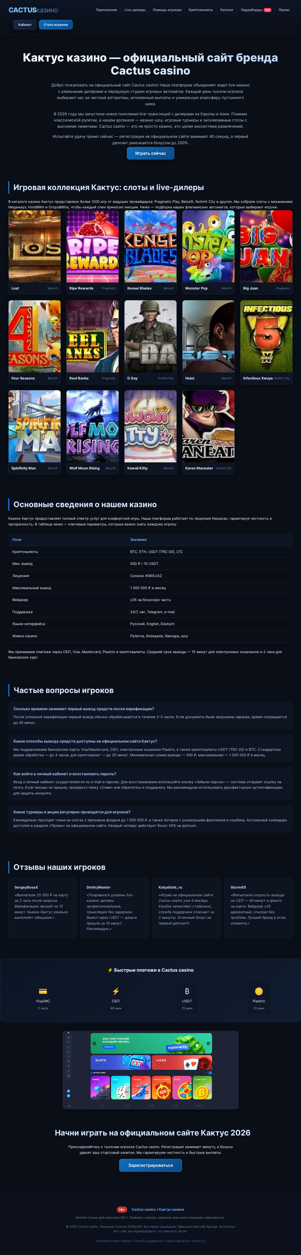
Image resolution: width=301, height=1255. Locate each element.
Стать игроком (56, 24)
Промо (284, 10)
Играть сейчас (150, 153)
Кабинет (25, 24)
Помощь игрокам (167, 10)
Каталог (227, 10)
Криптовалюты (201, 10)
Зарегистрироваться (150, 1165)
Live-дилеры (135, 10)
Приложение (106, 10)
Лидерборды (255, 10)
